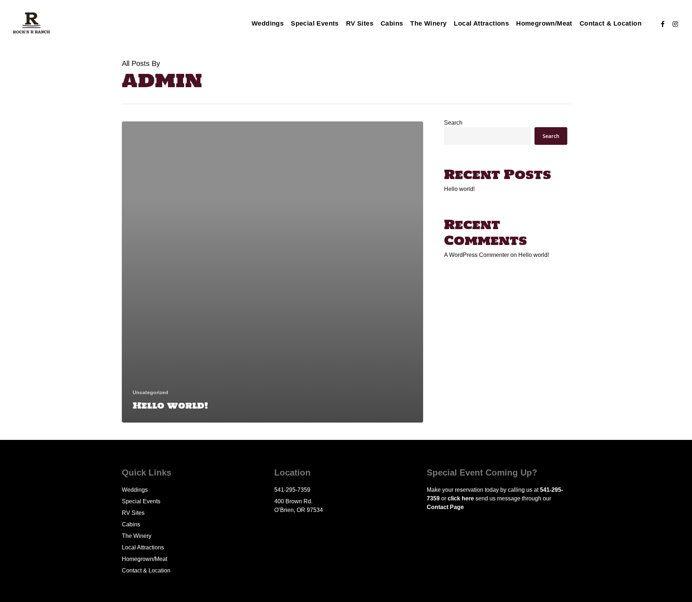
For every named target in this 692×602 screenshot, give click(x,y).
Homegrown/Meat (144, 559)
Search (453, 123)
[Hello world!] (272, 272)
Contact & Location (146, 570)
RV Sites (133, 513)
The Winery (136, 536)
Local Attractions (143, 547)
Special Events (141, 501)
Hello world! (459, 189)
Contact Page (445, 507)
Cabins (131, 524)
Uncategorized (150, 392)
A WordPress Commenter (476, 255)
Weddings (135, 490)
